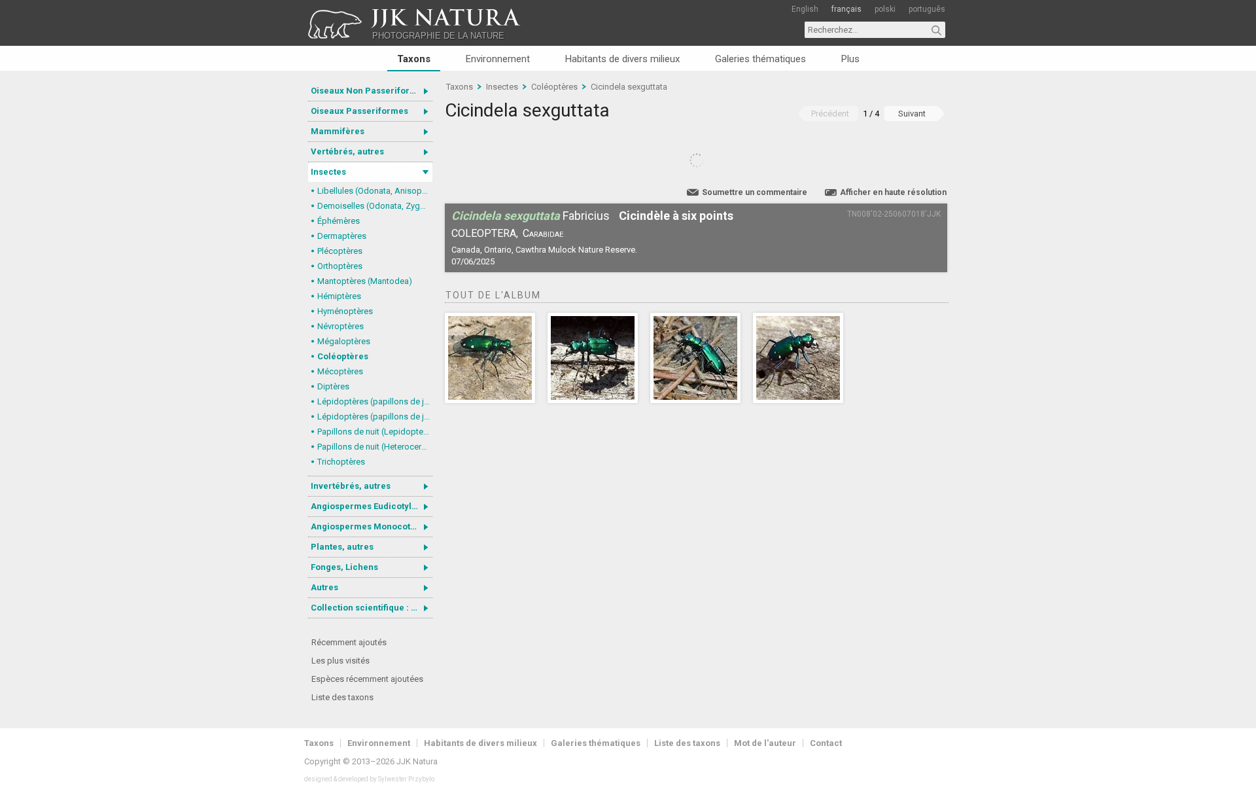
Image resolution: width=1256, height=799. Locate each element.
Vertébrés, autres (347, 151)
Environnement (498, 59)
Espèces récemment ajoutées (367, 679)
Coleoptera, (484, 233)
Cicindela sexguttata (629, 87)
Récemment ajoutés (349, 642)
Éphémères (338, 221)
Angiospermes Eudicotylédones (371, 506)
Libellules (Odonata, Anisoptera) (374, 191)
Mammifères (337, 131)
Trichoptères (341, 462)
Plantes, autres (342, 547)
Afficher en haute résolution (893, 192)
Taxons (413, 59)
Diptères (333, 386)
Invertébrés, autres (351, 486)
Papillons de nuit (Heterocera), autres (374, 447)
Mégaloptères (343, 341)
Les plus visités (340, 661)
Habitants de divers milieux (622, 59)
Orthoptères (339, 266)
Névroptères (340, 326)
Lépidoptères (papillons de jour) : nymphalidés (374, 401)
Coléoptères (342, 356)
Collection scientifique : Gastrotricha (371, 608)
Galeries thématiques (760, 59)
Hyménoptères (345, 311)
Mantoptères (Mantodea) (364, 281)
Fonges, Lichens (344, 567)
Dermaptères (341, 236)
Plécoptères (339, 251)
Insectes (328, 172)
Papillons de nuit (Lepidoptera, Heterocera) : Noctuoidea (374, 431)
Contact (826, 743)
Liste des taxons (342, 697)
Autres (324, 587)
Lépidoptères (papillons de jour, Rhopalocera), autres (374, 416)
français (846, 9)
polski (885, 9)
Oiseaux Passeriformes (359, 111)
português (927, 9)
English (805, 9)
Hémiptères (339, 296)
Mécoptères (340, 371)
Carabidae (543, 233)
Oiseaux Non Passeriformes (369, 91)
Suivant (912, 113)
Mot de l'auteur (765, 743)
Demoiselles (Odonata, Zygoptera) (374, 206)
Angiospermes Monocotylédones (371, 526)
